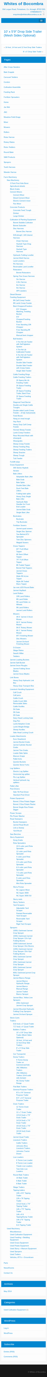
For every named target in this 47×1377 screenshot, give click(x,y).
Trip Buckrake (21, 522)
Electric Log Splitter (20, 771)
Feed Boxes (18, 416)
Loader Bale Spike (20, 753)
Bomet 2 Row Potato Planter (24, 804)
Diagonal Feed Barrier (22, 402)
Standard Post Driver (21, 795)
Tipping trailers (19, 1190)
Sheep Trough (18, 455)
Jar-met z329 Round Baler (23, 587)
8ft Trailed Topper (23, 565)
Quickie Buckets (19, 762)
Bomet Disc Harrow (24, 231)
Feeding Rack (9, 92)
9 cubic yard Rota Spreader (23, 879)
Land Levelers (18, 261)
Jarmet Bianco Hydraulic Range (22, 982)
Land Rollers (18, 593)
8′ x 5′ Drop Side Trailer (32, 52)
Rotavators (17, 270)
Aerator (16, 471)
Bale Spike (20, 482)
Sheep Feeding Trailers (22, 450)
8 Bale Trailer (21, 1184)
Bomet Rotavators (23, 273)
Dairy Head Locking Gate (23, 718)
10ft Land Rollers (23, 596)
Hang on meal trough (21, 419)
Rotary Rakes (9, 142)
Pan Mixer (17, 204)
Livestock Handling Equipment (22, 689)
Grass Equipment (17, 465)
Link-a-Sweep (18, 828)
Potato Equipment (17, 798)
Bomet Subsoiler (19, 225)
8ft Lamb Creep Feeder (22, 303)
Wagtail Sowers (22, 542)
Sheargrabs (17, 441)
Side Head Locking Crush (23, 732)
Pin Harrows (18, 264)
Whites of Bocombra (23, 3)
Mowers (7, 127)
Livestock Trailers (20, 1140)
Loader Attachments (18, 736)
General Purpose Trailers (23, 1090)
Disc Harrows (18, 228)
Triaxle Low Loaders (24, 1166)
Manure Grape (19, 756)
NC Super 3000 (22, 893)
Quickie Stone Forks (21, 765)
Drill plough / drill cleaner (23, 235)
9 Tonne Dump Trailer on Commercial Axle (23, 1062)
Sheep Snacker (19, 452)
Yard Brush (17, 831)
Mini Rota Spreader (24, 883)
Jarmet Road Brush (21, 825)
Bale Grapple (9, 72)
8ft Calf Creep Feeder (21, 300)
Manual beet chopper (24, 335)
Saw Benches (15, 834)
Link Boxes (14, 677)
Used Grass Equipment (19, 1243)
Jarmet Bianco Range (21, 978)
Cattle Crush (18, 698)
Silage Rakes (18, 650)
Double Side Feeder (24, 362)
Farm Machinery (10, 177)
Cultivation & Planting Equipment (23, 220)
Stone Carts (14, 1018)
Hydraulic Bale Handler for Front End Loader (23, 504)
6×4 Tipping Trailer (23, 1225)
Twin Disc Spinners (23, 540)
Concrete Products (17, 207)
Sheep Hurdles (19, 730)
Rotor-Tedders (9, 147)
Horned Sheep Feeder (22, 430)
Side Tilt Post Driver (21, 792)
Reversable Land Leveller (23, 267)
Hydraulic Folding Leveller (23, 255)
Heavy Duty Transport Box (23, 686)
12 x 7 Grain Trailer (24, 1112)
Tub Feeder (17, 458)
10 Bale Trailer (22, 1178)
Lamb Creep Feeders (21, 433)
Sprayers (7, 162)
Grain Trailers (18, 1104)
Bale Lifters (17, 474)
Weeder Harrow (10, 172)
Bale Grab (20, 480)
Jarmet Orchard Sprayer (22, 1014)
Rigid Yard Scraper (23, 924)
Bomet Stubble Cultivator (23, 223)
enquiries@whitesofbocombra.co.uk (27, 14)
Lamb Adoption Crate (21, 724)
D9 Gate (16, 715)
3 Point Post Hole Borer (19, 183)
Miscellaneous (15, 1232)
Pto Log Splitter (19, 777)
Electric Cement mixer (22, 201)
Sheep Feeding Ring (21, 447)
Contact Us (8, 1273)
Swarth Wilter (18, 653)
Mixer (6, 122)
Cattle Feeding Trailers (22, 377)
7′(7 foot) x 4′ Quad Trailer (23, 1027)
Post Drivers (15, 789)
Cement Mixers (16, 192)
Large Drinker (18, 216)
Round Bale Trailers (21, 1175)
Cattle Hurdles (18, 706)
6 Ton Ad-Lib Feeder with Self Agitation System (24, 357)
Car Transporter (19, 1054)
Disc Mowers (21, 639)
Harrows (16, 238)
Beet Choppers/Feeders (22, 306)
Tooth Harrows (9, 167)
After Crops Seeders (12, 67)
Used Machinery (13, 1229)
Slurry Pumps (18, 887)
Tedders (16, 656)
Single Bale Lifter (23, 512)
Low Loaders (18, 1157)
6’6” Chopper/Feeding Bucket (23, 319)
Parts (6, 1263)
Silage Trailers (18, 1187)
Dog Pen (16, 721)
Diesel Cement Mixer (21, 198)
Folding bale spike (23, 494)
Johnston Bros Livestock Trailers (23, 1147)
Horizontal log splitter (21, 774)
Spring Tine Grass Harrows (24, 276)
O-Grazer (17, 647)
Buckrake (20, 519)
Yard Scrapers (18, 905)
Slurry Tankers (19, 902)
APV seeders (21, 291)
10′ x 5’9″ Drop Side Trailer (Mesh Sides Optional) (23, 33)
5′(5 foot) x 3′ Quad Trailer (23, 1024)
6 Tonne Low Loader (24, 1160)
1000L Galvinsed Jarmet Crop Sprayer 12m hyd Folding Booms (22, 938)
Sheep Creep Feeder (21, 444)
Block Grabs (15, 189)
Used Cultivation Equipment (21, 1234)
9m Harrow (20, 288)
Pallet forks (17, 759)
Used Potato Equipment (19, 1246)
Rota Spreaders (19, 843)
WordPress (8, 1333)
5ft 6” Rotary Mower (24, 627)
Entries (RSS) (9, 1352)
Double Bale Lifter (23, 485)
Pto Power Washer (17, 816)
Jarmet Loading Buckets (19, 660)
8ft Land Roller (22, 599)
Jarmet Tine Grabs (20, 750)
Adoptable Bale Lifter (24, 477)
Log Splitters (15, 768)
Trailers (13, 1021)
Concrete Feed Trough (22, 210)
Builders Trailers (19, 1030)
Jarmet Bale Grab (23, 509)
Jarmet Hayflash (19, 590)
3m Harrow (20, 279)
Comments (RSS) (11, 1357)
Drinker (16, 213)
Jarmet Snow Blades (21, 674)
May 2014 (8, 1291)
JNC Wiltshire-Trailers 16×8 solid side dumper (23, 1075)
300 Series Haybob (20, 468)
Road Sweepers (16, 819)
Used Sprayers (16, 1251)
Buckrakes (17, 516)
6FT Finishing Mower (24, 636)
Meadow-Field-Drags (12, 117)
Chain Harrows (22, 241)
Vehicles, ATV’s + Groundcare (21, 1257)
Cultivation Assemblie (12, 87)
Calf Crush (17, 692)
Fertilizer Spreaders (11, 97)
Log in (6, 1328)
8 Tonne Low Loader (24, 1163)
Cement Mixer (18, 195)
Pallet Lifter (14, 786)
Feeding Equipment (18, 297)
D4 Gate (16, 709)
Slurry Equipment (17, 837)
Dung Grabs (18, 840)
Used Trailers (15, 1254)
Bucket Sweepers (20, 822)
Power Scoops (15, 813)
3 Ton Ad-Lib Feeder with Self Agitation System (24, 344)
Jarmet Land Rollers (24, 610)
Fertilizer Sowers (19, 525)
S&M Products (9, 157)
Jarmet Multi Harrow (21, 258)
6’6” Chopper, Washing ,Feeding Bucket (23, 311)
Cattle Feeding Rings (21, 374)
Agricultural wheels (17, 186)
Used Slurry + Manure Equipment (23, 1248)
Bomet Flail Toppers (24, 568)
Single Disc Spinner (24, 531)
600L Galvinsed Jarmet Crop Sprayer (22, 968)
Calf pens (17, 695)
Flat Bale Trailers (20, 1087)
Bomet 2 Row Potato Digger (24, 801)
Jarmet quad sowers (24, 528)
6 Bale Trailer (21, 1181)
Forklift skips (15, 462)
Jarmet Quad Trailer (21, 1137)
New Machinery (13, 180)
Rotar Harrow (9, 137)
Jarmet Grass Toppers (21, 572)
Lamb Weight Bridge (21, 727)
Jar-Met (7, 107)
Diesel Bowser (15, 294)
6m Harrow (20, 285)
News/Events (9, 1268)
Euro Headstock (19, 739)
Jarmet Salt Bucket (17, 663)
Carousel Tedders (11, 77)
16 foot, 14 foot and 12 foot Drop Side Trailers (23, 47)
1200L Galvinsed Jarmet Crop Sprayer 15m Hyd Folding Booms (22, 951)
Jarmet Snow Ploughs (18, 665)
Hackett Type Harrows (21, 250)
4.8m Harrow (21, 282)
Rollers (6, 132)
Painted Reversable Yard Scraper (24, 914)
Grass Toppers (19, 546)
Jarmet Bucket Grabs (21, 742)
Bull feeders (18, 339)
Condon (7, 82)
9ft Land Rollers (22, 607)
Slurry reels (17, 899)
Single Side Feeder (23, 371)
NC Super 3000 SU (23, 896)
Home (6, 102)
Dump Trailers (18, 1057)
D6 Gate (16, 712)
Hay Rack (17, 421)
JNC (5, 112)
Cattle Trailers (21, 1143)
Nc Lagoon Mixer (23, 890)
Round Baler (9, 152)
